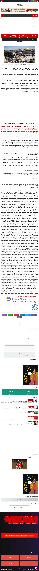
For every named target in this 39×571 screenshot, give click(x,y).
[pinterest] (8, 569)
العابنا (35, 519)
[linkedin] (10, 569)
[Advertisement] (19, 26)
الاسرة (7, 516)
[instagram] (28, 1)
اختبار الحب (29, 391)
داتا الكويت (29, 563)
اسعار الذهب (11, 390)
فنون (13, 521)
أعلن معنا (34, 18)
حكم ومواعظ (19, 519)
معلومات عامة (15, 523)
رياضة (32, 521)
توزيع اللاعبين (29, 393)
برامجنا (31, 519)
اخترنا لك (26, 516)
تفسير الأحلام (25, 519)
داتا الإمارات (10, 557)
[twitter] (33, 1)
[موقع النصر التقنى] (19, 5)
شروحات (22, 521)
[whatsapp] (32, 1)
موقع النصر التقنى (23, 569)
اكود (15, 516)
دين (28, 39)
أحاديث (35, 516)
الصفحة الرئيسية (33, 39)
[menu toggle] (37, 1)
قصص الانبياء (34, 523)
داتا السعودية (29, 557)
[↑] (19, 568)
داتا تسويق (29, 390)
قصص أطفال (8, 521)
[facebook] (30, 1)
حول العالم (12, 519)
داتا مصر (10, 563)
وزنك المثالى (11, 391)
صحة (17, 521)
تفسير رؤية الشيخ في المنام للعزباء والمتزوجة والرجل (25, 407)
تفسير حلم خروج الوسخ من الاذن (28, 423)
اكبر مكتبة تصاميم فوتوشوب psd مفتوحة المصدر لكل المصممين (22, 401)
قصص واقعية (27, 523)
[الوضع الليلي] (36, 568)
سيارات (27, 521)
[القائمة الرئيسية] (2, 15)
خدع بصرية (6, 519)
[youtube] (35, 1)
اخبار (31, 516)
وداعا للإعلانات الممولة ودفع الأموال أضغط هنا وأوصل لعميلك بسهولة (19, 535)
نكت (9, 523)
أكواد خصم (20, 516)
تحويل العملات (11, 394)
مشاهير (21, 523)
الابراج (11, 516)
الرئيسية (34, 15)
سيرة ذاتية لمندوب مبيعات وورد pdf (28, 418)
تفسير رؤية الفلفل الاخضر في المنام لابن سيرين (26, 412)
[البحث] (2, 1)
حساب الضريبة (11, 393)
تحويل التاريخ (29, 394)
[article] (11, 323)
